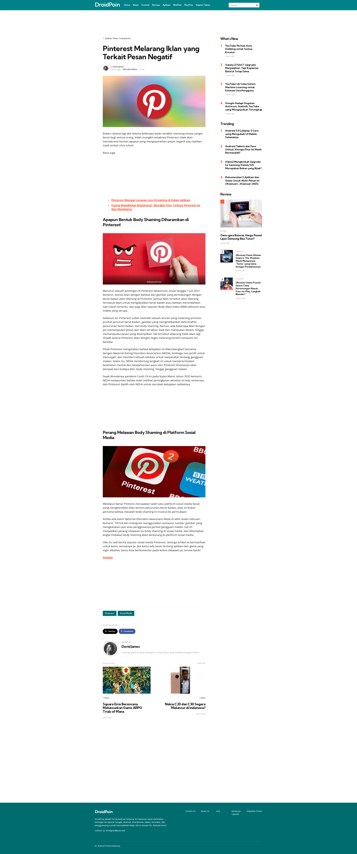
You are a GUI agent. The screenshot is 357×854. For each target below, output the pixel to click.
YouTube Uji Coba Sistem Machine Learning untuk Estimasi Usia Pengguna (240, 87)
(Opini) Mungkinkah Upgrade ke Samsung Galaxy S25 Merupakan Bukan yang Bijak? (243, 165)
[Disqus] (154, 761)
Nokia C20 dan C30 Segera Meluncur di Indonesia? (185, 706)
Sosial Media (126, 613)
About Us (205, 811)
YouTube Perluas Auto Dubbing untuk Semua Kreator (238, 49)
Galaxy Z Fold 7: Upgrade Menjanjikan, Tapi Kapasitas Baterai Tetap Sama (241, 68)
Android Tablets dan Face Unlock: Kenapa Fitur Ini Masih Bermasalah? (243, 149)
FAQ (218, 811)
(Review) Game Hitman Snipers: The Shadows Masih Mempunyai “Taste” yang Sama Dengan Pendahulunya (248, 261)
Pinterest (109, 613)
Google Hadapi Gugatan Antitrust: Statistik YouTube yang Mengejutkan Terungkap (243, 106)
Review (156, 5)
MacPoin (188, 5)
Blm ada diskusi (130, 69)
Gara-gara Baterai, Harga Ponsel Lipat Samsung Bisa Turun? (241, 237)
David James (118, 66)
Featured (239, 251)
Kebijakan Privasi (254, 811)
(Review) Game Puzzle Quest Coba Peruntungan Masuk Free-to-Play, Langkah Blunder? (248, 288)
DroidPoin (107, 4)
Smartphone (125, 38)
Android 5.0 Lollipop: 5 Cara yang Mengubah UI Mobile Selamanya (241, 134)
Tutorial (145, 5)
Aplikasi (166, 5)
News (135, 5)
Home (127, 5)
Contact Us (190, 811)
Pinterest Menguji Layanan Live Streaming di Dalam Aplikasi (150, 200)
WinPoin (177, 5)
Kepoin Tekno (203, 5)
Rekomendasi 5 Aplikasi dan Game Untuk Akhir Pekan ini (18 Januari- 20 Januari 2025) (242, 180)
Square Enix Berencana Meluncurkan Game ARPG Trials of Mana (122, 708)
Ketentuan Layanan (236, 812)
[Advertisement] (178, 20)
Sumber (108, 557)
